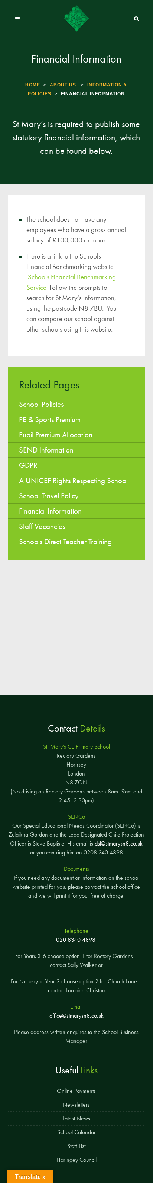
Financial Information (50, 511)
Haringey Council (76, 1160)
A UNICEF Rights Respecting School (73, 480)
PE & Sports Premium (50, 419)
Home (32, 85)
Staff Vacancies (42, 526)
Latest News (76, 1118)
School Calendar (76, 1132)
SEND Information (46, 450)
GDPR (28, 465)
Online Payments (76, 1091)
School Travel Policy (49, 496)
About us (63, 85)
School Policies (41, 404)
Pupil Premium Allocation (55, 435)
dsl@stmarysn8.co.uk (119, 843)
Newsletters (76, 1105)
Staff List (76, 1146)
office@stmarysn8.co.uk (76, 1015)
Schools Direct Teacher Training (65, 541)
